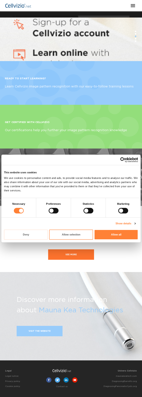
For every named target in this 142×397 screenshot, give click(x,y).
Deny (26, 234)
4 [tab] (135, 38)
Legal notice (12, 376)
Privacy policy (12, 381)
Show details (123, 223)
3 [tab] (135, 36)
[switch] (54, 210)
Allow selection (71, 234)
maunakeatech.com (126, 376)
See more (71, 255)
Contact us (62, 386)
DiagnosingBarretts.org (124, 381)
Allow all (116, 234)
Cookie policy (12, 386)
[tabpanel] (71, 36)
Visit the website (40, 331)
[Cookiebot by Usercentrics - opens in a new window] (123, 159)
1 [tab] (135, 31)
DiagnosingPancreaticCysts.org (120, 386)
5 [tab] (135, 41)
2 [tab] (135, 34)
